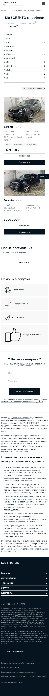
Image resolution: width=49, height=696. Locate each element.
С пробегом (10, 26)
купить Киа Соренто (20, 418)
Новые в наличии (26, 23)
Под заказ (9, 23)
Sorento (9, 126)
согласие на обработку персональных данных (22, 402)
